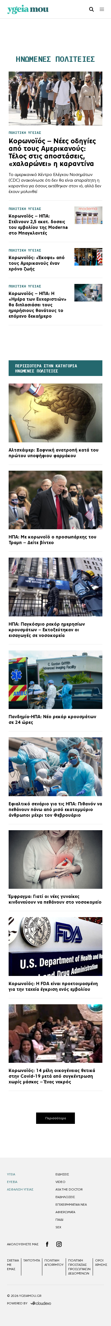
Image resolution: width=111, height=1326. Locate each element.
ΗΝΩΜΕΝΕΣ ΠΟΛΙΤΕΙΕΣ (55, 59)
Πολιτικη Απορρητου (54, 1262)
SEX (58, 1227)
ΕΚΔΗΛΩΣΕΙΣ (65, 1197)
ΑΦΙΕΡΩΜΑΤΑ (65, 1212)
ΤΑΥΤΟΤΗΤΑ (31, 1260)
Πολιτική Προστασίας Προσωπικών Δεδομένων (79, 1267)
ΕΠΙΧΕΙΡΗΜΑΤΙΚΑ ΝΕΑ (71, 1204)
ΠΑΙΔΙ (59, 1220)
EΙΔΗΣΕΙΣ (62, 1174)
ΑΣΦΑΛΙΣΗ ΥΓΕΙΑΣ (20, 1189)
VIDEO (60, 1182)
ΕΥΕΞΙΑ (12, 1182)
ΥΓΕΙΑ (11, 1174)
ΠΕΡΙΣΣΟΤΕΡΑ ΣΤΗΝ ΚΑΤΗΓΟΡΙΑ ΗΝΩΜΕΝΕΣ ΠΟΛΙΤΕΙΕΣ (46, 368)
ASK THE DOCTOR (69, 1189)
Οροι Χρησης (101, 1262)
